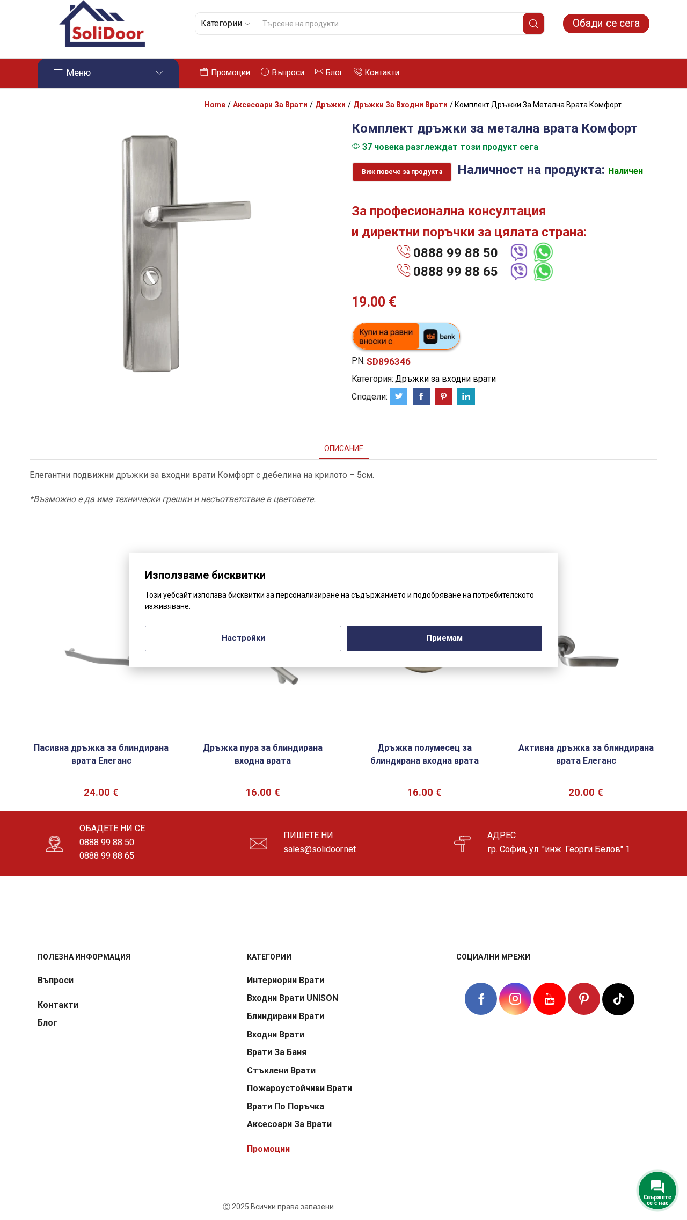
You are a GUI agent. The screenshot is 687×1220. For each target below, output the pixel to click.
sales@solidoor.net (319, 849)
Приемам (444, 638)
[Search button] (533, 23)
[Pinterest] (444, 397)
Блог (334, 72)
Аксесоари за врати (270, 104)
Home (214, 104)
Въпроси (288, 72)
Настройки (243, 638)
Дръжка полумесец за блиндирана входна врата (424, 754)
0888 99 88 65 (455, 271)
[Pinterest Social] (584, 999)
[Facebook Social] (481, 1000)
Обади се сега (606, 23)
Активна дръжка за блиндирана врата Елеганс (586, 754)
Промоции (230, 72)
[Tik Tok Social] (618, 997)
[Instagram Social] (515, 999)
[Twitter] (399, 397)
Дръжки (330, 104)
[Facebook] (421, 397)
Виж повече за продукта (402, 172)
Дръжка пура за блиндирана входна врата (263, 754)
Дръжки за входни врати (400, 104)
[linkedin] (465, 397)
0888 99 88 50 (455, 252)
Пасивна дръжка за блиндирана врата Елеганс (101, 754)
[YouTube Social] (549, 999)
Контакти (381, 72)
